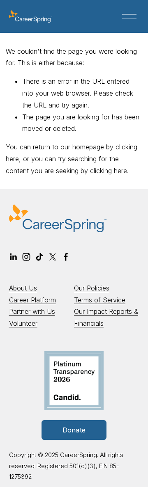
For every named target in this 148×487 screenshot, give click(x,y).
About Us (23, 288)
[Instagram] (26, 257)
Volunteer (23, 323)
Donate (74, 430)
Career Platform (32, 300)
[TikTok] (39, 257)
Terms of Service (99, 300)
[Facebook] (66, 257)
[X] (53, 257)
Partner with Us (32, 311)
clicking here (108, 171)
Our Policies (91, 288)
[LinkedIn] (13, 257)
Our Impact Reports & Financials (106, 317)
